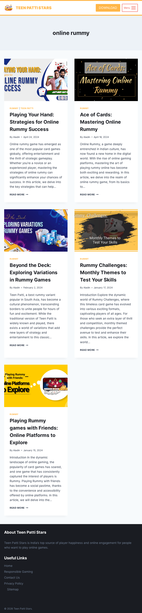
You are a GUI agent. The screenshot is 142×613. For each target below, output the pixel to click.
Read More (19, 194)
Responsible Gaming (18, 571)
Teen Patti (27, 108)
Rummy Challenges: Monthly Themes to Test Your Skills (103, 272)
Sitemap (13, 589)
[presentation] (36, 80)
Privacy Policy (13, 583)
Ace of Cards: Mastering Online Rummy (100, 122)
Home (8, 566)
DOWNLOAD (108, 8)
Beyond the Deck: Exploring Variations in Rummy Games (33, 272)
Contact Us (12, 577)
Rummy (14, 108)
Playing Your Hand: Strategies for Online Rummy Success (34, 122)
